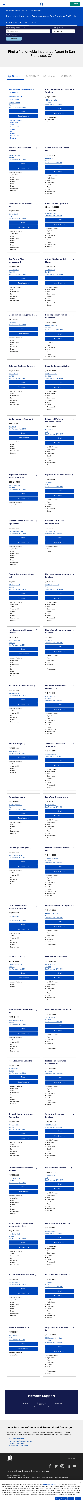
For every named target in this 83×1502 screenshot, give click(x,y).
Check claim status (43, 1404)
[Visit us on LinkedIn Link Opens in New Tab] (68, 1467)
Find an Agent (11, 1471)
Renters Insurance (47, 1477)
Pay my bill (60, 1404)
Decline (78, 1499)
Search (14, 38)
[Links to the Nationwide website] (10, 1461)
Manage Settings (61, 1499)
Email (23, 111)
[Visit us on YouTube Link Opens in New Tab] (74, 1467)
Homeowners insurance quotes (20, 1441)
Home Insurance (23, 1477)
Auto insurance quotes (17, 1439)
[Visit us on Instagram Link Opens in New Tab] (62, 1467)
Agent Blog (45, 1471)
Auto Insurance (11, 1477)
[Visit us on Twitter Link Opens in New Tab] (56, 1467)
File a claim (25, 1404)
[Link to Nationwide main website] (41, 5)
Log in (75, 4)
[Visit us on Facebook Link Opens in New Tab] (50, 1467)
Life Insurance (35, 1477)
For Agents (36, 1471)
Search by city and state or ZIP (15, 28)
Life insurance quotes (16, 1443)
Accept (71, 1499)
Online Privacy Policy (49, 1484)
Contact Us (27, 1471)
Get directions (23, 116)
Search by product (57, 28)
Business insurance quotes (19, 1445)
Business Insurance (61, 1477)
